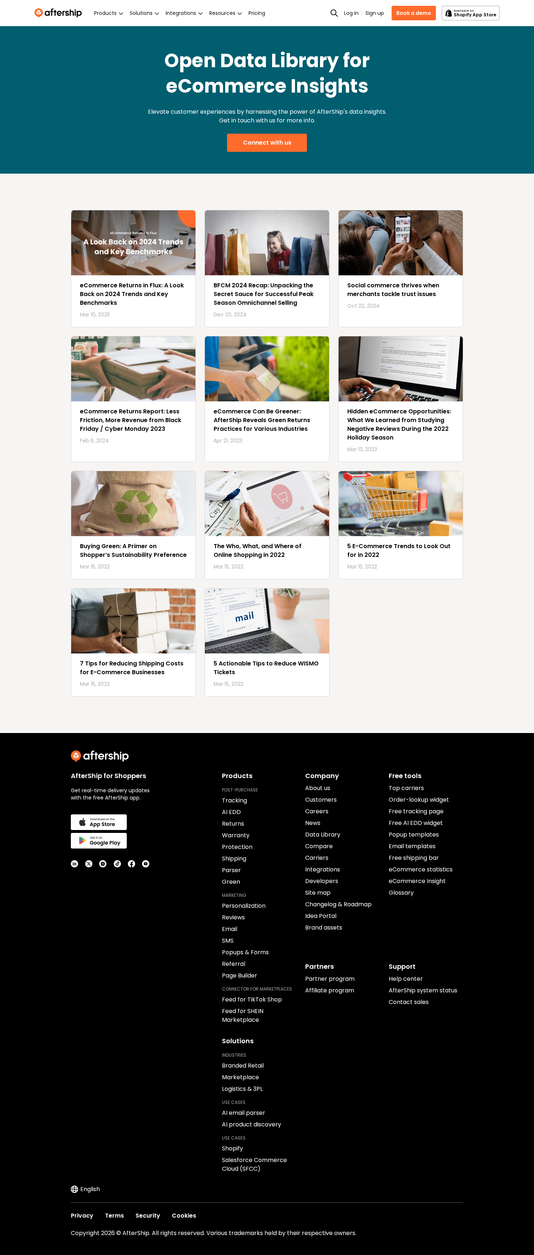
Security (147, 1215)
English (90, 1189)
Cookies (184, 1215)
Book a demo (413, 13)
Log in (351, 13)
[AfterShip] (60, 13)
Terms (114, 1215)
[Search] (334, 13)
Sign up (374, 13)
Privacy (82, 1215)
